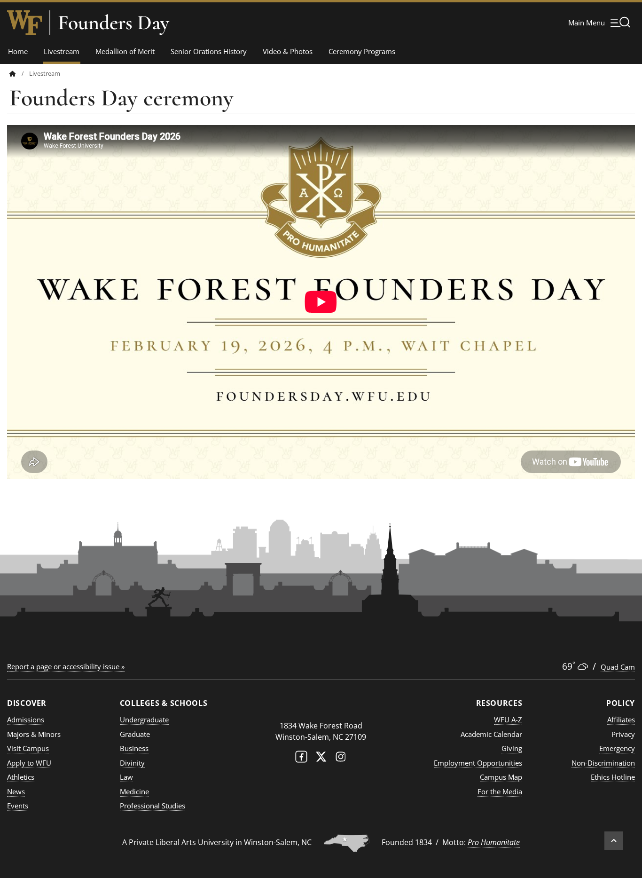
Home (18, 51)
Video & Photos (288, 51)
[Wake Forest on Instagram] (340, 759)
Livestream (61, 51)
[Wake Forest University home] (24, 22)
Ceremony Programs (362, 51)
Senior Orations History (209, 51)
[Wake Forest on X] (321, 759)
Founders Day (113, 22)
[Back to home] (12, 74)
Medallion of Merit (125, 51)
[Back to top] (613, 840)
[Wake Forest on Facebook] (301, 759)
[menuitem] (19, 73)
